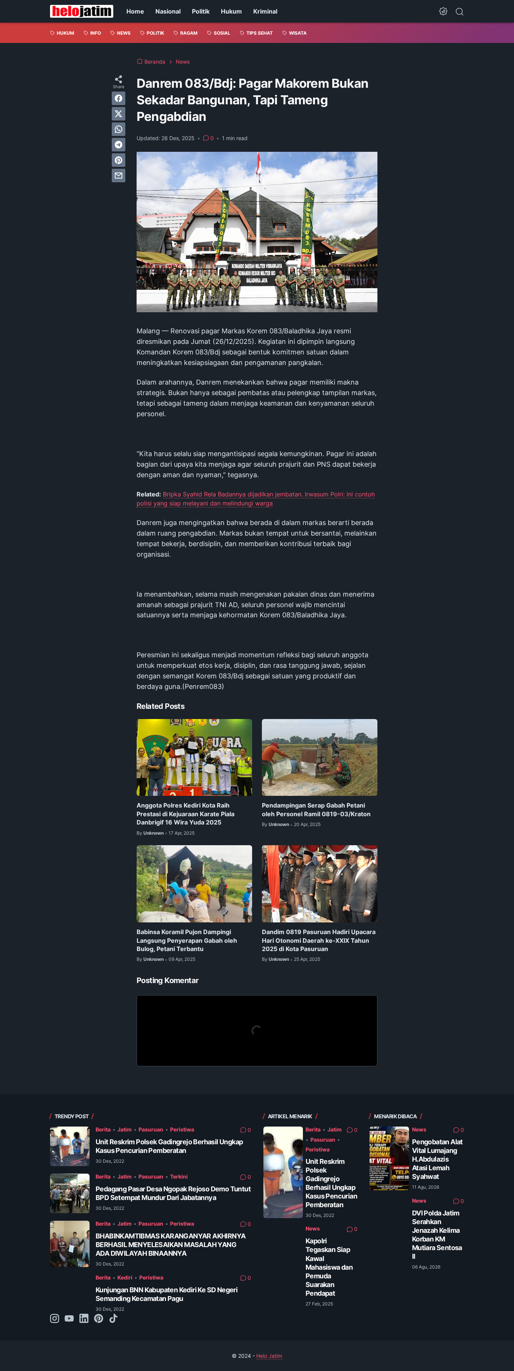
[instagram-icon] (54, 1319)
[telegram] (118, 144)
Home (135, 11)
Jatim (124, 1129)
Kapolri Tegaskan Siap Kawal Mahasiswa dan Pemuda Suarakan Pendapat (329, 1267)
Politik (201, 11)
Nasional (168, 11)
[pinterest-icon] (98, 1319)
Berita (103, 1129)
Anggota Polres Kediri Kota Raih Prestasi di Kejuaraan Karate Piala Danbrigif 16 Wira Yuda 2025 (185, 814)
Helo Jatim (269, 1356)
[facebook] (118, 98)
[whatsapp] (118, 129)
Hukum (231, 11)
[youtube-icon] (69, 1319)
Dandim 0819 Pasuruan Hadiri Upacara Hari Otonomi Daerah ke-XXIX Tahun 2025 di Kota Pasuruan (319, 940)
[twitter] (118, 114)
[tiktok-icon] (113, 1319)
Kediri (124, 1277)
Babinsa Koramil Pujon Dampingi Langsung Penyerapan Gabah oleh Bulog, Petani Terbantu (187, 940)
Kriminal (265, 11)
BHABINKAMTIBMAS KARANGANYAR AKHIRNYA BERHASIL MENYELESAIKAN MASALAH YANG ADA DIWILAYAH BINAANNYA (170, 1244)
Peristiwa (182, 1129)
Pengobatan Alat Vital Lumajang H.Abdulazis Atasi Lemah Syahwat (437, 1159)
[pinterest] (118, 160)
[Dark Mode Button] (443, 11)
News (313, 1228)
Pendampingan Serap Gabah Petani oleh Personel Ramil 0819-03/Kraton (316, 809)
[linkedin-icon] (83, 1319)
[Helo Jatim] (81, 11)
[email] (118, 175)
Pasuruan (150, 1129)
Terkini (179, 1176)
